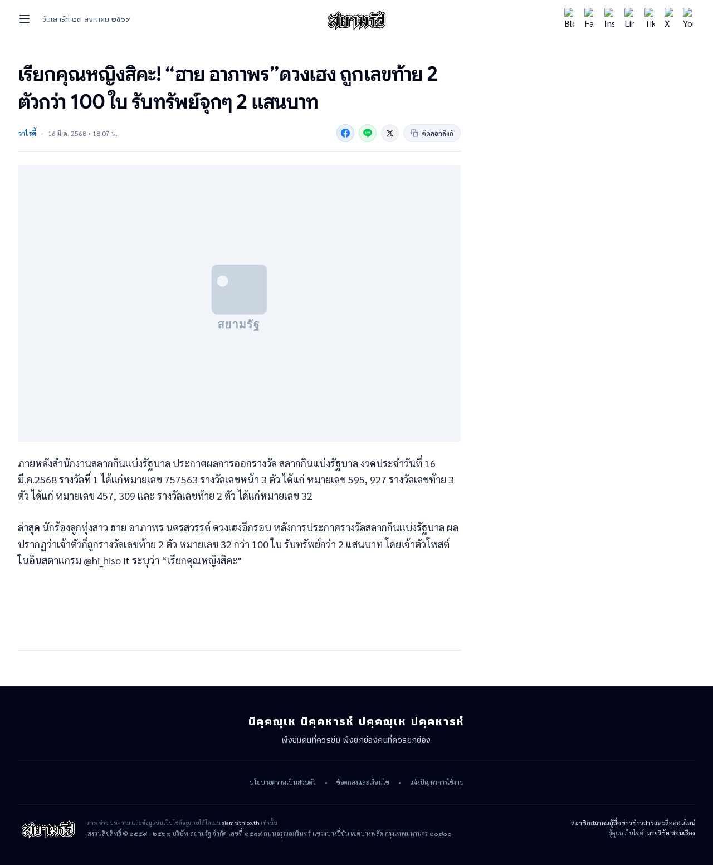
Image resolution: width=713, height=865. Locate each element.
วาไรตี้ (27, 133)
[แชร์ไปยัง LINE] (368, 133)
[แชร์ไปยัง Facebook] (345, 133)
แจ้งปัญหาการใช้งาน (437, 782)
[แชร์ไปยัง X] (390, 133)
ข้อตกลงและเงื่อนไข (362, 782)
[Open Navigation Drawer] (24, 19)
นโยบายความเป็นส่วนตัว (283, 782)
